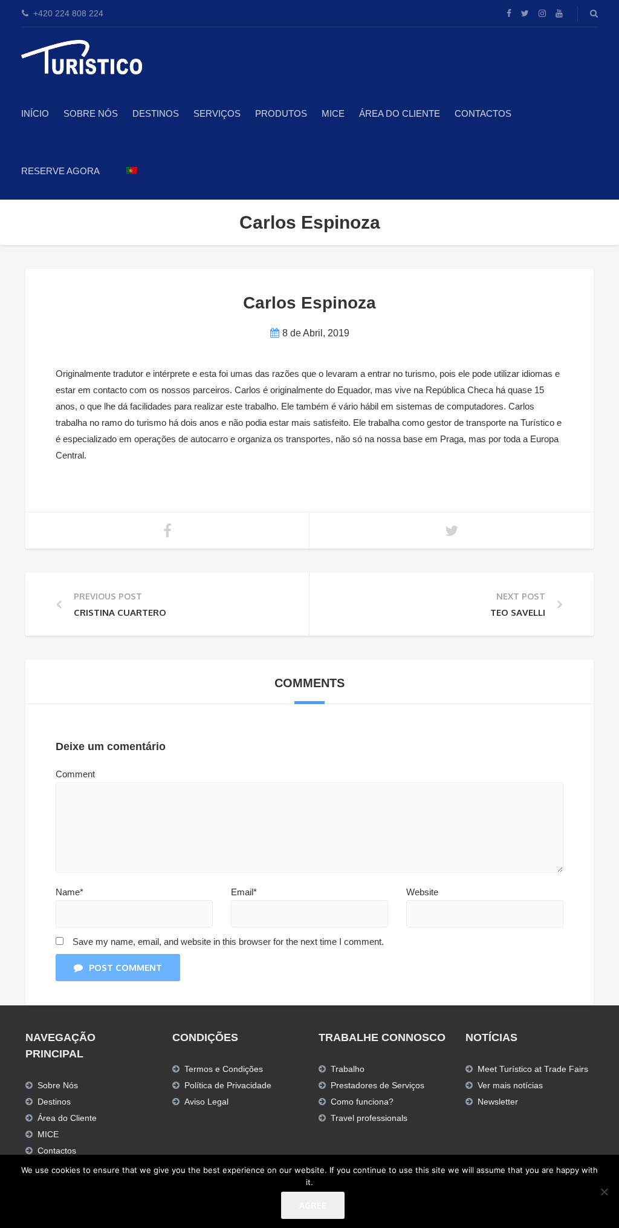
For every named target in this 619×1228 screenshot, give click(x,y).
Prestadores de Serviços (377, 1085)
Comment (75, 774)
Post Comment (125, 967)
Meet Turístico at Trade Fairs (533, 1069)
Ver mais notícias (510, 1085)
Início (35, 113)
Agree (312, 1205)
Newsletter (498, 1101)
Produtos (281, 113)
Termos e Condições (223, 1069)
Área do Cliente (399, 113)
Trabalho (348, 1069)
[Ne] (604, 1192)
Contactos (483, 113)
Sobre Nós (90, 113)
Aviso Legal (206, 1101)
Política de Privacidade (227, 1085)
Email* (244, 892)
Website (422, 892)
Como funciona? (362, 1101)
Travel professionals (369, 1118)
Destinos (155, 113)
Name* (69, 892)
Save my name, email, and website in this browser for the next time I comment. (228, 941)
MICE (333, 113)
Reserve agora (60, 171)
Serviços (217, 113)
